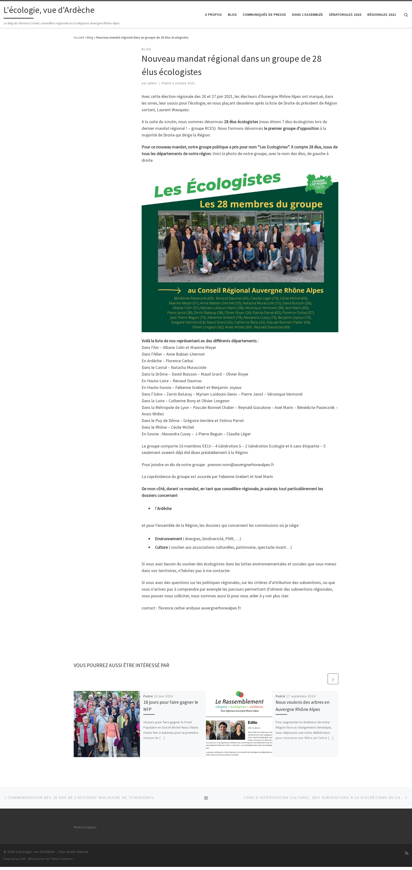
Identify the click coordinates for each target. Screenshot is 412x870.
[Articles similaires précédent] (321, 679)
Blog (90, 37)
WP (23, 858)
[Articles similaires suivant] (333, 679)
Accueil (79, 37)
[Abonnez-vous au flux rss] (406, 853)
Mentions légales (85, 827)
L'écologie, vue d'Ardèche (35, 852)
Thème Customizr (61, 858)
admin (152, 83)
